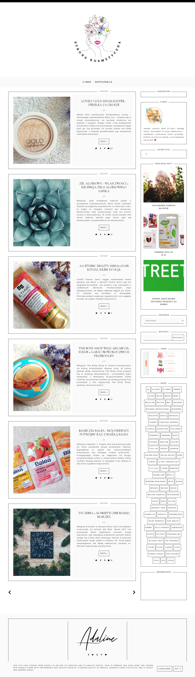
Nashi (174, 488)
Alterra (167, 389)
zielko (171, 560)
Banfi (176, 396)
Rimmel (148, 528)
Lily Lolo (154, 468)
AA (148, 389)
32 (111, 148)
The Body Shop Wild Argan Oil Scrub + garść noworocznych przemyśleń (104, 352)
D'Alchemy (176, 429)
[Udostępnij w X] (96, 148)
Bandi (168, 396)
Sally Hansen (162, 528)
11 (111, 313)
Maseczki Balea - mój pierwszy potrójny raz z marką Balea (104, 432)
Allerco (156, 389)
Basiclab (149, 403)
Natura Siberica (156, 495)
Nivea (155, 501)
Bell (169, 403)
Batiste (160, 403)
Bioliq (164, 416)
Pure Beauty (173, 521)
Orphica (172, 508)
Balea (159, 396)
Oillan (171, 501)
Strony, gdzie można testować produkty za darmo (164, 301)
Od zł (170, 356)
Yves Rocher (172, 554)
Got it (178, 669)
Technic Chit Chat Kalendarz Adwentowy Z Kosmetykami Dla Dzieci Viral (170, 368)
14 (111, 234)
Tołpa (159, 547)
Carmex (153, 422)
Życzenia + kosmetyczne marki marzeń (103, 515)
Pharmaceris (176, 514)
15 (111, 560)
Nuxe (163, 501)
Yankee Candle (156, 554)
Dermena (166, 435)
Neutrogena (173, 495)
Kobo (179, 455)
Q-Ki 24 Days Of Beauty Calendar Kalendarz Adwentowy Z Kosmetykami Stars (170, 353)
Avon (151, 396)
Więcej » (104, 141)
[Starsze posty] (133, 592)
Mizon (179, 481)
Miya (171, 481)
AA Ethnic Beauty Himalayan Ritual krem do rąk (103, 267)
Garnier (174, 449)
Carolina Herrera (168, 422)
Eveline (174, 442)
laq (163, 560)
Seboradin (177, 528)
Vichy (177, 547)
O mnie (87, 81)
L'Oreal (152, 462)
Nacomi (164, 488)
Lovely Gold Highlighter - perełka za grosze (104, 103)
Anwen (177, 389)
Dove (175, 435)
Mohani (154, 488)
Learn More (165, 669)
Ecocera (153, 442)
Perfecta (162, 514)
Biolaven (153, 416)
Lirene (164, 468)
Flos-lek (153, 449)
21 (111, 399)
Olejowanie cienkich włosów (163, 207)
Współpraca (103, 81)
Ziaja (156, 560)
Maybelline (159, 475)
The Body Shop (155, 541)
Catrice (150, 429)
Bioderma (177, 409)
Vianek (168, 547)
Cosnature (162, 429)
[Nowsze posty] (10, 592)
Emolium (164, 442)
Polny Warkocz (156, 521)
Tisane (151, 547)
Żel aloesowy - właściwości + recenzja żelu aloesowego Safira (103, 187)
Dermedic (154, 435)
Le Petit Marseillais (168, 462)
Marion (174, 468)
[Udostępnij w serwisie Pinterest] (105, 148)
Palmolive (150, 514)
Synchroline (173, 534)
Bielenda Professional (157, 409)
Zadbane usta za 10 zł (163, 253)
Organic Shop (158, 508)
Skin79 (150, 534)
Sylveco (161, 534)
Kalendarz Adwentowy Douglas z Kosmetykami (170, 361)
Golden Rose (151, 455)
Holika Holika (168, 455)
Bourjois (174, 416)
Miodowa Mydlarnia (155, 481)
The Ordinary (172, 541)
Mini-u (170, 475)
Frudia (164, 449)
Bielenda (178, 403)
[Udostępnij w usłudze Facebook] (101, 148)
